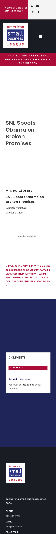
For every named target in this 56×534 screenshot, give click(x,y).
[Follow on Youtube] (37, 6)
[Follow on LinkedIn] (31, 6)
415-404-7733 (13, 516)
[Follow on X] (32, 12)
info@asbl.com (14, 526)
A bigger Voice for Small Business (16, 9)
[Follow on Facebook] (38, 12)
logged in (27, 384)
